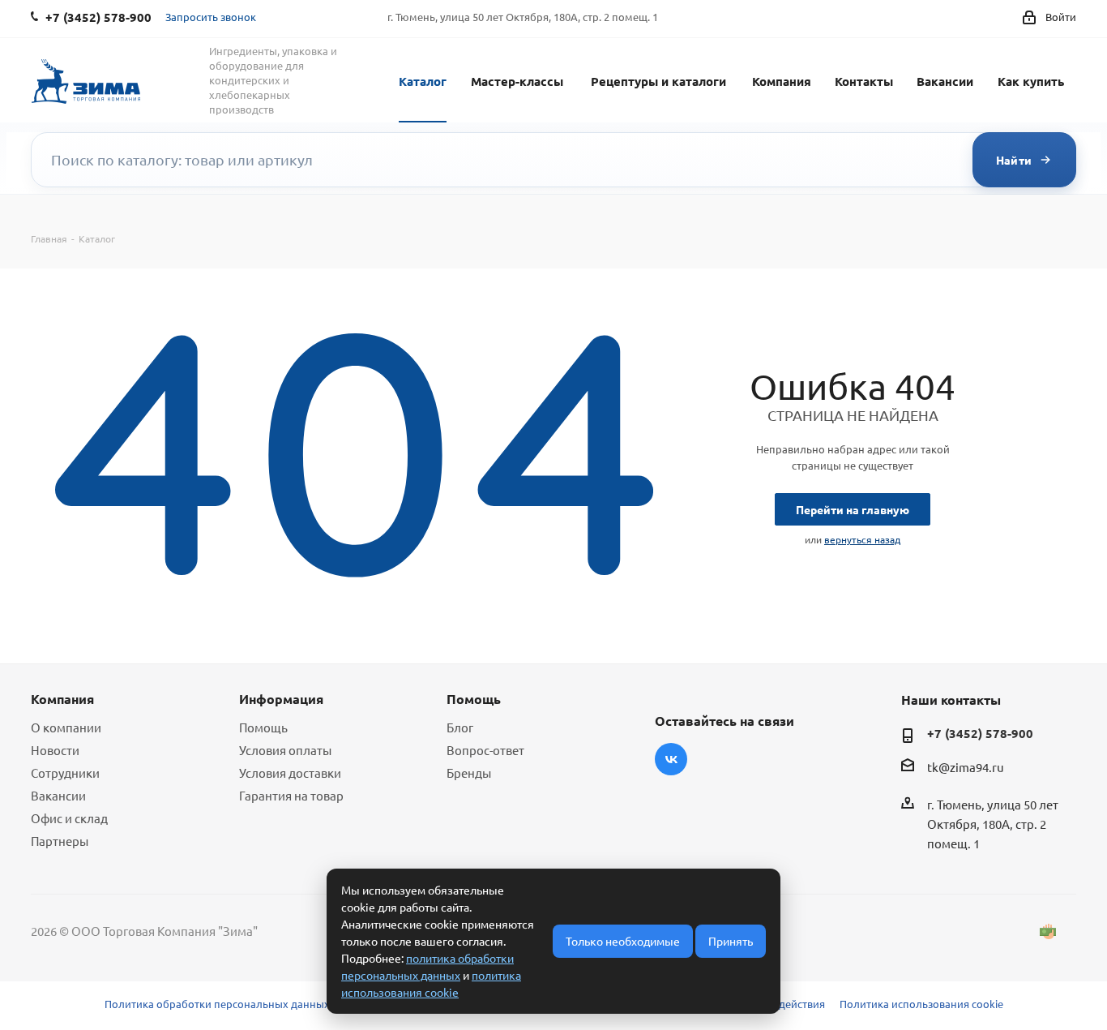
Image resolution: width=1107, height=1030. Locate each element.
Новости (55, 749)
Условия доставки (290, 772)
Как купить (1031, 81)
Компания (781, 81)
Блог (460, 727)
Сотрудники (65, 772)
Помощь (263, 727)
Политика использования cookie (921, 1004)
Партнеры (59, 840)
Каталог (423, 81)
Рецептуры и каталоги (658, 81)
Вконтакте (671, 759)
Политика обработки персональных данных (217, 1004)
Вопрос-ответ (485, 749)
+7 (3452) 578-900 (980, 733)
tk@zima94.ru (965, 767)
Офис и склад (69, 818)
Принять (730, 940)
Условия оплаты (285, 749)
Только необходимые (623, 940)
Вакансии (945, 81)
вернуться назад (862, 539)
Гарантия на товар (291, 795)
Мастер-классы (517, 81)
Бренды (469, 772)
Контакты (864, 81)
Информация (281, 698)
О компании (66, 727)
